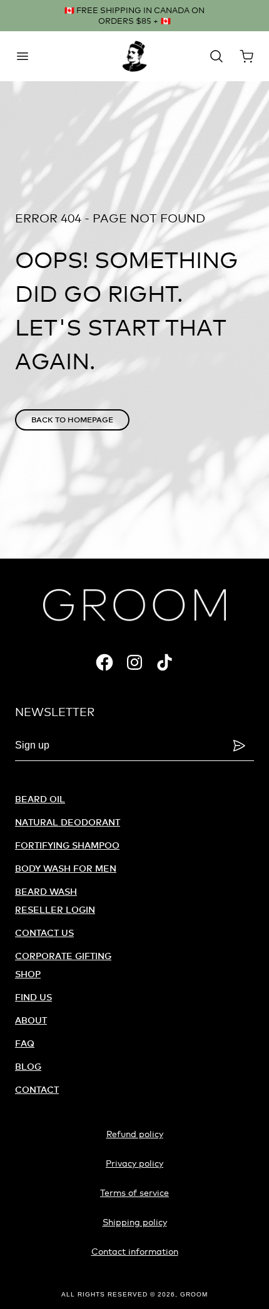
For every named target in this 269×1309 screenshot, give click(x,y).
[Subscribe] (238, 745)
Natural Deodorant (67, 822)
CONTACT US (44, 932)
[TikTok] (165, 662)
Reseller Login (55, 909)
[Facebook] (104, 662)
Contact (37, 1089)
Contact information (134, 1251)
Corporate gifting (63, 956)
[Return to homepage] (134, 605)
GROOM (194, 1294)
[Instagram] (134, 662)
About (31, 1020)
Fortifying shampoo (67, 845)
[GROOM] (134, 56)
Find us (33, 997)
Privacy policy (134, 1163)
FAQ (24, 1043)
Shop (28, 974)
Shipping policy (135, 1222)
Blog (28, 1066)
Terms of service (134, 1192)
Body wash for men (65, 868)
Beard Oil (40, 799)
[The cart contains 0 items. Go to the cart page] (246, 56)
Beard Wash (46, 891)
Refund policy (134, 1134)
